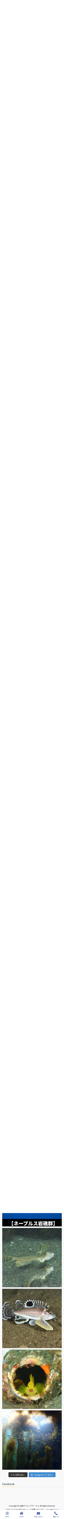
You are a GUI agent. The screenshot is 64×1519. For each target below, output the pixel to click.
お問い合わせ (38, 1516)
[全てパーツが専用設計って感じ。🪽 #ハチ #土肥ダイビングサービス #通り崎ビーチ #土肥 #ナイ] (32, 1318)
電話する (56, 1516)
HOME (21, 1516)
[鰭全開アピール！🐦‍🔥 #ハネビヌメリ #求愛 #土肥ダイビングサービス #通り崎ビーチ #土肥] (32, 1257)
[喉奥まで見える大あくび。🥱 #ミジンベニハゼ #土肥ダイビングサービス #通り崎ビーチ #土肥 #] (32, 1379)
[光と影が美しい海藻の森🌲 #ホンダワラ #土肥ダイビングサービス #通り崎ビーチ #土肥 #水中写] (32, 1440)
